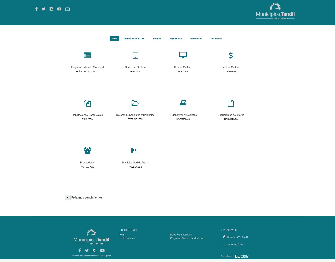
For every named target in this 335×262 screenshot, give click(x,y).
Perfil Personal (128, 238)
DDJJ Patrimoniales (181, 234)
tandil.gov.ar (106, 255)
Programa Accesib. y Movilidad (187, 238)
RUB (122, 234)
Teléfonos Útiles (235, 244)
